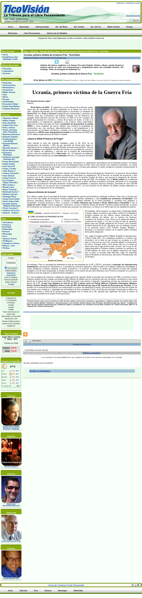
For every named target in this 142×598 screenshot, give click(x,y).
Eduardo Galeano (10, 137)
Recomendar (79, 585)
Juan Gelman (8, 176)
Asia (5, 95)
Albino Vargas (9, 120)
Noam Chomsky (10, 190)
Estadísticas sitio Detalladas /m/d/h (10, 58)
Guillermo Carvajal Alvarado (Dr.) (10, 158)
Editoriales (7, 229)
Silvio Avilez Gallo (11, 201)
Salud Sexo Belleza (11, 106)
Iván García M (9, 166)
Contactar (130, 3)
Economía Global (10, 104)
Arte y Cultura (9, 128)
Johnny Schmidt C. (11, 173)
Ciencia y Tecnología (6, 226)
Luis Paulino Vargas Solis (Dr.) (10, 181)
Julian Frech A (9, 178)
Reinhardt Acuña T (11, 192)
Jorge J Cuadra (9, 169)
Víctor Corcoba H (10, 208)
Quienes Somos (10, 239)
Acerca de (120, 3)
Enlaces (6, 232)
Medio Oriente (9, 92)
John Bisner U (9, 171)
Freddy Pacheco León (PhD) (9, 140)
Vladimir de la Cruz (11, 210)
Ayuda (137, 3)
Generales (7, 69)
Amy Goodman (9, 123)
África (5, 97)
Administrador (86, 344)
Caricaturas (8, 222)
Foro (5, 236)
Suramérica (8, 90)
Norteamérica (8, 87)
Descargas (7, 234)
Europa (6, 99)
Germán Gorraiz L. (11, 148)
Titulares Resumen (11, 109)
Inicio (5, 55)
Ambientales (8, 102)
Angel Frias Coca (10, 125)
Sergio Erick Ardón (11, 199)
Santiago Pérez (9, 197)
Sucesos (6, 73)
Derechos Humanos (11, 134)
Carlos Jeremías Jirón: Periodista (9, 131)
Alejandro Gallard (10, 118)
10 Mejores (7, 241)
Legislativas (8, 71)
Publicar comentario (91, 353)
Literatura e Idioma (11, 243)
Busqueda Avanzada (133, 15)
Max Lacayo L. (9, 185)
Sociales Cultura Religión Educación (11, 205)
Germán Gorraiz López (50, 51)
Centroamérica (9, 85)
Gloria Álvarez (9, 150)
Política (6, 248)
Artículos (34, 51)
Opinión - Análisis (11, 213)
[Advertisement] (34, 44)
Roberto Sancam (10, 194)
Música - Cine (9, 246)
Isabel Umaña (9, 164)
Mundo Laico (8, 187)
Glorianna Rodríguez (7, 154)
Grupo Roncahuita (11, 162)
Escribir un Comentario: (40, 371)
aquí (12, 284)
